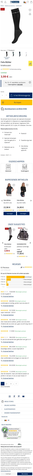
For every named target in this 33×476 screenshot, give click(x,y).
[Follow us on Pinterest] (19, 396)
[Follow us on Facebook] (14, 396)
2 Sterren (3, 284)
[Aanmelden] (5, 2)
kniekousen (19, 6)
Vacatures (4, 417)
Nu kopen (17, 102)
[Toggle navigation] (2, 2)
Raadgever (12, 50)
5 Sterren (3, 276)
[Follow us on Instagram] (9, 396)
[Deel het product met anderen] (30, 14)
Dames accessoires (10, 6)
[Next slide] (30, 55)
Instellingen (8, 474)
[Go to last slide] (2, 201)
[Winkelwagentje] (31, 2)
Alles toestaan (25, 474)
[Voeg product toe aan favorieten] (30, 10)
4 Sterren (3, 279)
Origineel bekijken (8, 296)
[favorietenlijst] (28, 2)
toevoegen (10, 213)
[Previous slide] (2, 55)
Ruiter (2, 6)
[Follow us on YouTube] (23, 396)
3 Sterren (3, 282)
